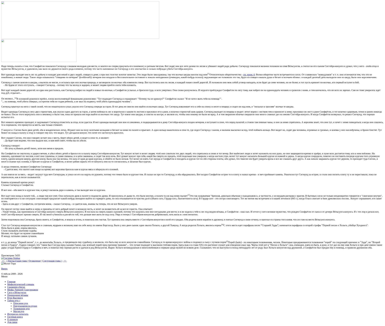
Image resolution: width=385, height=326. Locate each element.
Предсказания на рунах (25, 306)
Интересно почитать (17, 314)
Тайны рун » (13, 300)
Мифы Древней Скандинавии (22, 289)
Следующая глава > (52, 261)
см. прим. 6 (249, 74)
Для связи (12, 322)
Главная (11, 281)
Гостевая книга (15, 316)
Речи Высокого (15, 298)
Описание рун (20, 303)
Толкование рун (21, 308)
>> (65, 261)
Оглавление (35, 261)
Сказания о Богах (16, 287)
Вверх (4, 268)
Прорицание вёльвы (17, 295)
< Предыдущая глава (17, 261)
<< (3, 261)
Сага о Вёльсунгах (16, 292)
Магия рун (18, 311)
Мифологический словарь (20, 284)
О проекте (12, 319)
